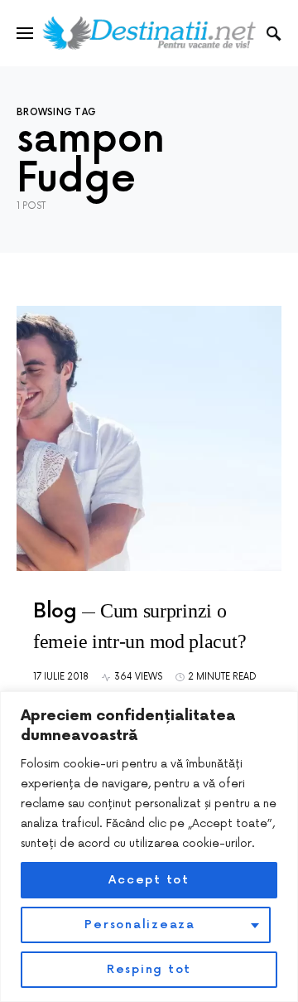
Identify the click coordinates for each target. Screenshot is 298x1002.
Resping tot (149, 969)
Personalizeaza (139, 924)
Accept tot (149, 880)
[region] (149, 846)
